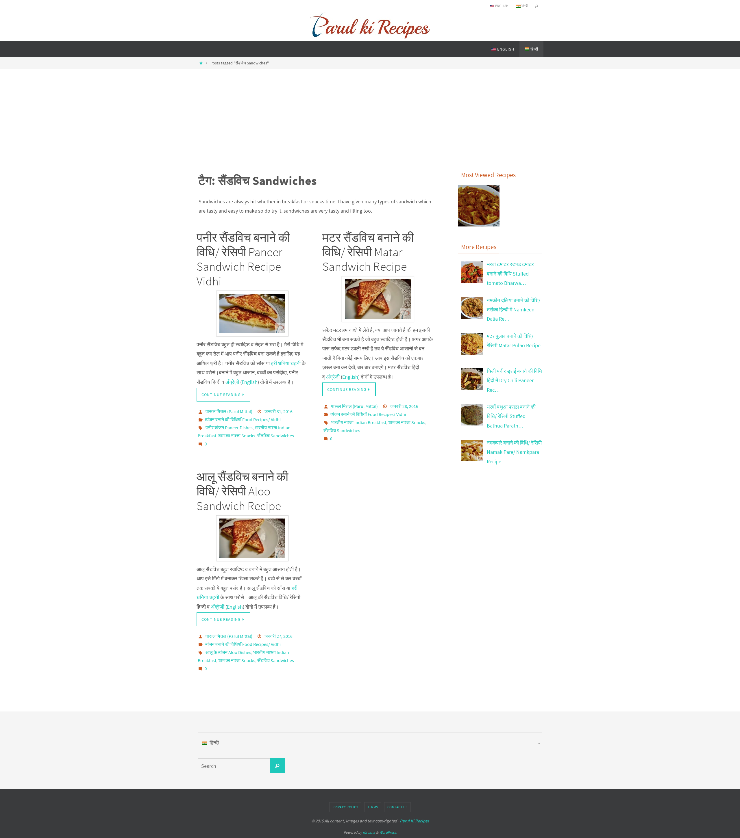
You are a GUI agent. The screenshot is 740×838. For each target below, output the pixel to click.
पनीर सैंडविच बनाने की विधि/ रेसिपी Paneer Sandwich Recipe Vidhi (243, 259)
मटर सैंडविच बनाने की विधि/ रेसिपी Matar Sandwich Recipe (368, 252)
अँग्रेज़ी (232, 382)
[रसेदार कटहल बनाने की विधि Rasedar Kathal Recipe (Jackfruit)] (479, 207)
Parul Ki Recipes (414, 821)
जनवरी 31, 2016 (278, 411)
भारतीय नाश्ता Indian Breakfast (358, 422)
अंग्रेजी (333, 377)
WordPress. (388, 832)
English (501, 5)
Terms (372, 807)
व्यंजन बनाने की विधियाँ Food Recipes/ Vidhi (243, 419)
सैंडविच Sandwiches (275, 435)
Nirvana (369, 832)
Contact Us (397, 807)
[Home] (201, 63)
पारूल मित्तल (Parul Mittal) (229, 411)
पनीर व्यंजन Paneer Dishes (229, 427)
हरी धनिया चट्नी (286, 363)
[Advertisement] (370, 111)
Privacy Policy (345, 807)
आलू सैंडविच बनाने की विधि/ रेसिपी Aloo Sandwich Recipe (242, 491)
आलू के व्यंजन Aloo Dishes (228, 652)
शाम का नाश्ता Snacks (236, 435)
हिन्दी (524, 5)
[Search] (277, 765)
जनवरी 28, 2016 (404, 406)
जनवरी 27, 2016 (278, 636)
